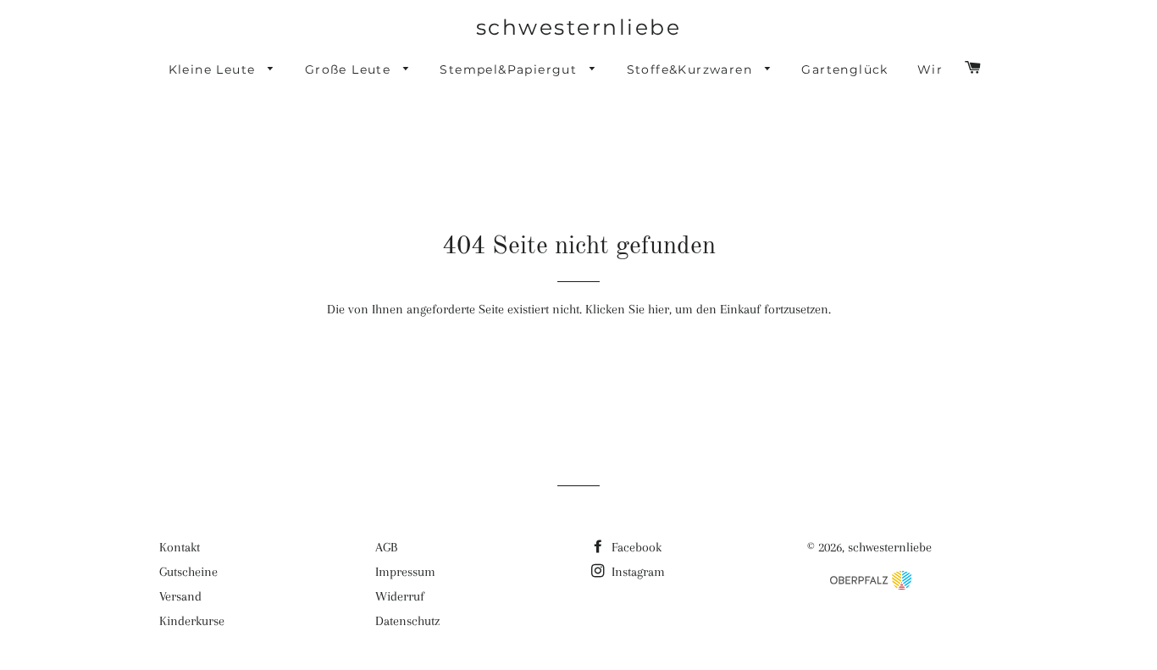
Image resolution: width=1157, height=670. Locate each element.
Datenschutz (407, 620)
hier (658, 309)
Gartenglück (844, 69)
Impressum (405, 571)
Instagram (636, 571)
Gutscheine (188, 571)
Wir (930, 69)
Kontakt (179, 547)
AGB (386, 547)
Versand (180, 596)
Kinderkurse (191, 620)
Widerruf (399, 596)
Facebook (635, 547)
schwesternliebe (579, 27)
